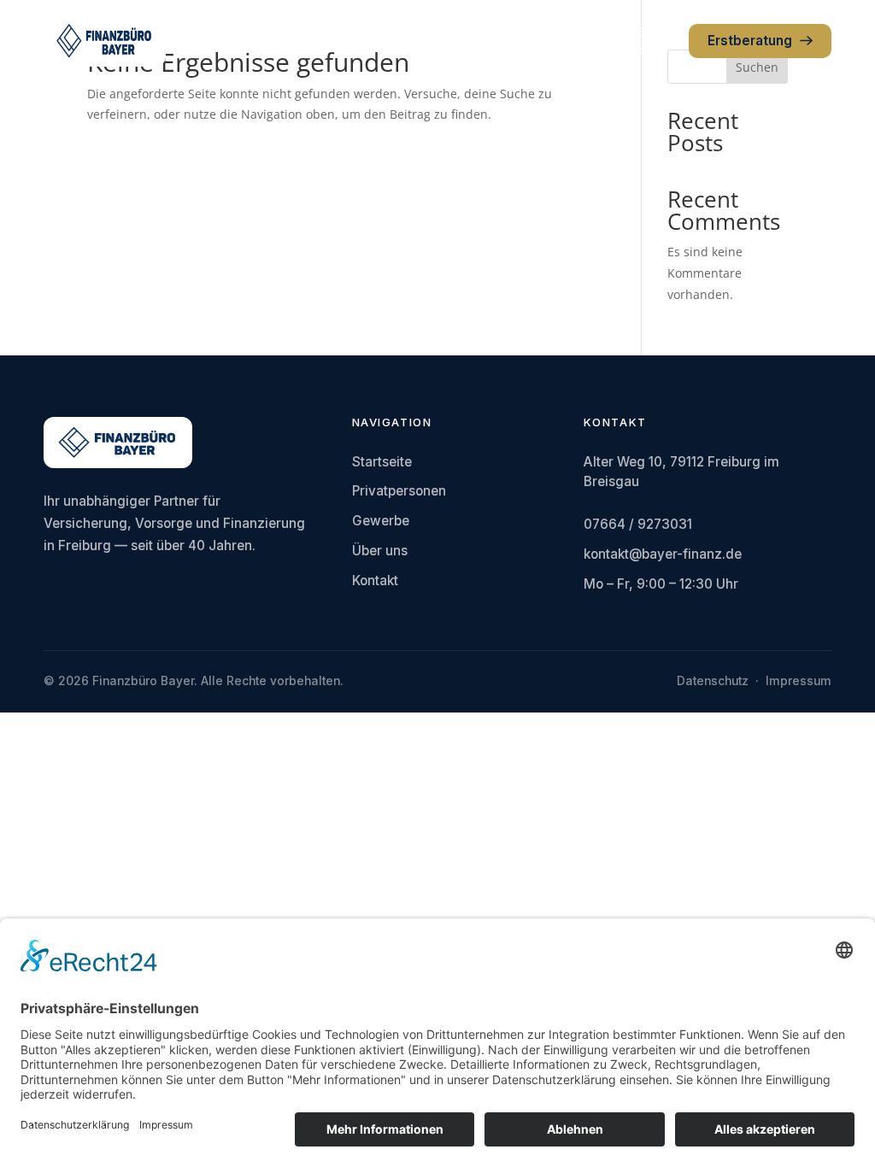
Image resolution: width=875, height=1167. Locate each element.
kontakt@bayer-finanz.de (663, 554)
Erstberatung (750, 40)
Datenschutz (713, 681)
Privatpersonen (399, 491)
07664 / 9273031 (638, 524)
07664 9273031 (639, 41)
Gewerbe (380, 521)
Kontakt (375, 580)
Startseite (382, 462)
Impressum (798, 681)
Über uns (380, 550)
